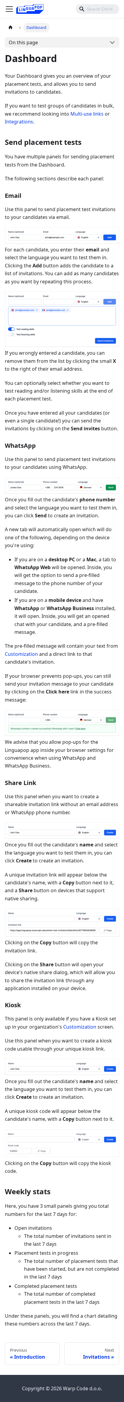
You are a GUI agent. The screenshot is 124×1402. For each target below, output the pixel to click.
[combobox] (97, 9)
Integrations (19, 121)
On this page (23, 42)
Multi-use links (87, 114)
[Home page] (10, 27)
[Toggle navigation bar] (9, 9)
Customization (21, 654)
